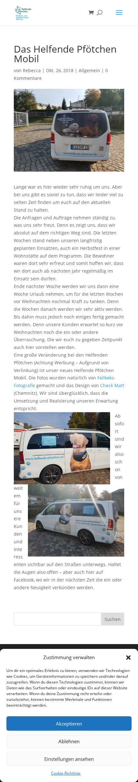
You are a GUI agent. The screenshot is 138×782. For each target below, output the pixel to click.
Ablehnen (69, 741)
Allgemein (89, 70)
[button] (128, 657)
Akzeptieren (69, 723)
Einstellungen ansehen (69, 759)
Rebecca (32, 70)
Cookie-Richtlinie (66, 773)
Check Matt (112, 385)
